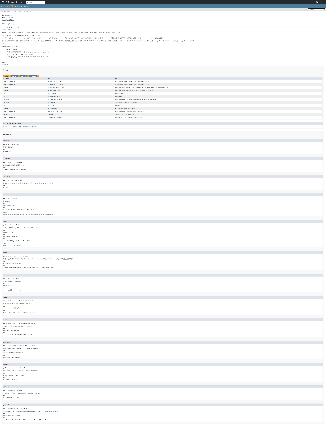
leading (50, 111)
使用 (15, 6)
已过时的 (21, 6)
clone (4, 126)
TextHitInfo (11, 81)
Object (9, 29)
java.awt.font (9, 17)
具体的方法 (33, 76)
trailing (50, 117)
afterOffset (51, 81)
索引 (25, 6)
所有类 (2, 9)
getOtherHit (51, 102)
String (5, 114)
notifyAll (25, 126)
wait (29, 126)
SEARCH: (305, 9)
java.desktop (8, 15)
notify (20, 126)
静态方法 (14, 76)
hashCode (51, 105)
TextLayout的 (24, 38)
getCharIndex (52, 93)
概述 (2, 6)
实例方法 (23, 76)
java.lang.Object (6, 23)
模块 (5, 6)
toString (50, 114)
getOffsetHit (51, 99)
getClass (15, 126)
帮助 (28, 6)
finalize (9, 126)
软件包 (8, 6)
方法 (15, 11)
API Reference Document (13, 2)
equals (50, 87)
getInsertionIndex (53, 96)
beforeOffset (51, 84)
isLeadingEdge (52, 108)
